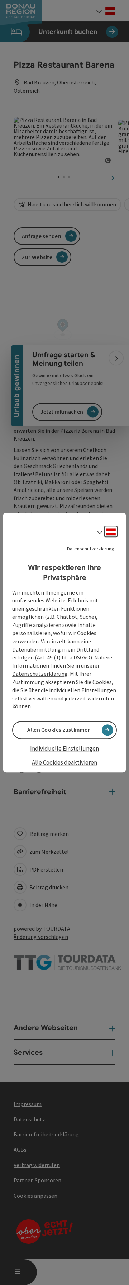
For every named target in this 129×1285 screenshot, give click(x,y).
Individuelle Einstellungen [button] (64, 748)
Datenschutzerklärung (90, 548)
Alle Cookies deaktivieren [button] (64, 762)
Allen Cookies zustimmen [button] (59, 730)
